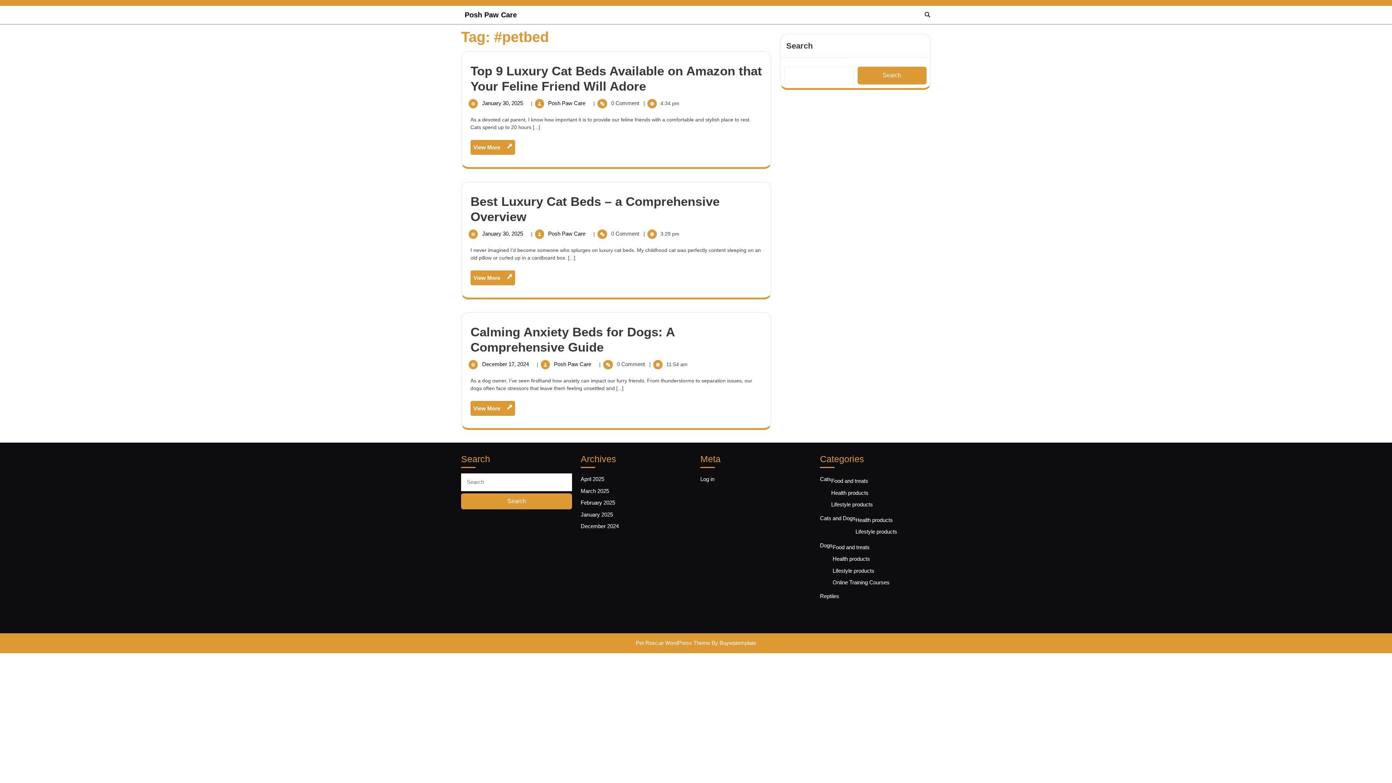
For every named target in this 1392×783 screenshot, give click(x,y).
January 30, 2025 (503, 103)
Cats (825, 479)
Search (799, 45)
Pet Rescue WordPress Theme (673, 643)
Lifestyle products (852, 504)
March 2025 (595, 491)
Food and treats (849, 481)
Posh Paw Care (491, 15)
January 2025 (597, 514)
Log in (707, 479)
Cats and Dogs (838, 518)
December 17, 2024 (506, 364)
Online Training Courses (861, 582)
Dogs (826, 545)
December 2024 (600, 526)
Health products (850, 493)
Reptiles (829, 596)
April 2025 (592, 479)
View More (494, 149)
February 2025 (598, 503)
